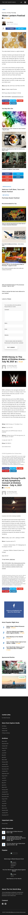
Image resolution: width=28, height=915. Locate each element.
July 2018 (4, 801)
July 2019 (4, 778)
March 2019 (4, 787)
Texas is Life (4, 728)
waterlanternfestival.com (17, 96)
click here (12, 559)
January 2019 (5, 792)
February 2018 (5, 810)
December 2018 (5, 794)
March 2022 (4, 741)
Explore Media (20, 912)
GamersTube (4, 730)
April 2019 (4, 785)
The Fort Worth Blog (9, 2)
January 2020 (5, 764)
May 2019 (4, 782)
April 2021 (4, 757)
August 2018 (4, 798)
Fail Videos (4, 726)
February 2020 (5, 762)
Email (6, 329)
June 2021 (4, 752)
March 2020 (4, 759)
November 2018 (5, 796)
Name (6, 323)
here (9, 446)
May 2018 (4, 805)
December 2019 (5, 766)
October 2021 (5, 745)
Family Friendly (11, 12)
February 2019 (5, 789)
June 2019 (4, 780)
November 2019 (5, 768)
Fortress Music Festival (10, 198)
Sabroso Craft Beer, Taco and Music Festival (13, 190)
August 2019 (4, 775)
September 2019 (5, 773)
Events (4, 12)
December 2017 (5, 815)
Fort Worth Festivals (6, 717)
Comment (7, 309)
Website (6, 335)
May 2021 (4, 755)
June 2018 (4, 803)
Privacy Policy (5, 823)
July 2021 (4, 750)
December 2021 (5, 743)
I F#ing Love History (6, 733)
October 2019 (5, 771)
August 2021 (4, 748)
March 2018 (4, 808)
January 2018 (5, 812)
